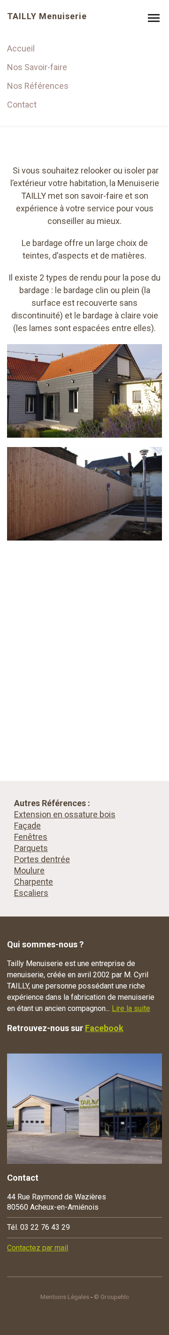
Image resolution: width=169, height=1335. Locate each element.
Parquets (31, 848)
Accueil (21, 48)
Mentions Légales (64, 1296)
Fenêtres (30, 837)
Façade (27, 825)
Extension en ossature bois (64, 814)
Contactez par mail (37, 1247)
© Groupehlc (111, 1296)
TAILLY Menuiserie (47, 16)
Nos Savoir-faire (37, 67)
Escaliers (31, 893)
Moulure (29, 870)
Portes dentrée (42, 859)
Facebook (104, 1028)
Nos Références (38, 86)
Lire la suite (131, 1008)
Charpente (33, 882)
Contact (22, 104)
